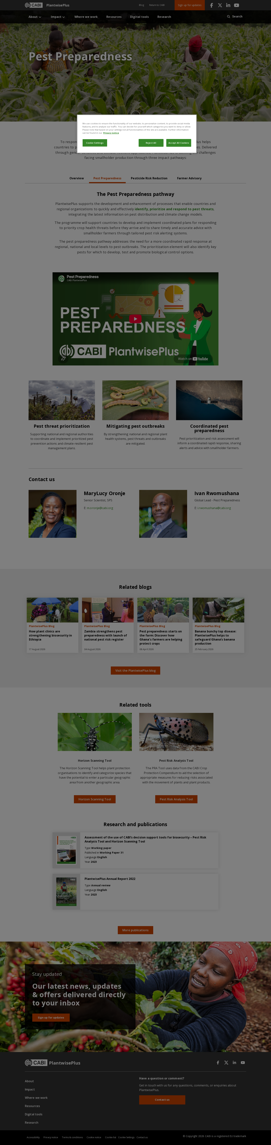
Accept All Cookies (178, 142)
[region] (137, 134)
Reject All (151, 142)
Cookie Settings (95, 142)
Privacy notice (111, 132)
